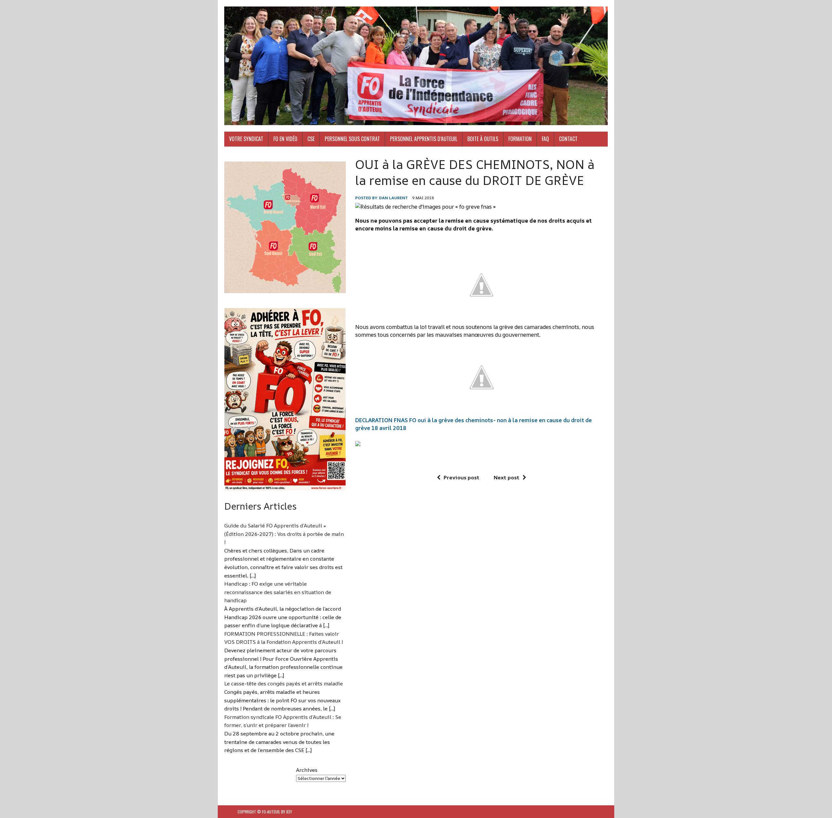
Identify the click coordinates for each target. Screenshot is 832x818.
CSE (311, 139)
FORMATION (520, 139)
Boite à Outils (482, 139)
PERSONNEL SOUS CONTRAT (352, 139)
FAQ (545, 139)
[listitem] (262, 206)
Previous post (461, 477)
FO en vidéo (285, 139)
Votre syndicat (246, 139)
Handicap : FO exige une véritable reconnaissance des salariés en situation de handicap (277, 592)
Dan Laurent (393, 198)
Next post (506, 477)
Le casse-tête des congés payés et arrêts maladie (283, 683)
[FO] (416, 65)
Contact (568, 139)
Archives (307, 769)
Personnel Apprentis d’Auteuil (423, 139)
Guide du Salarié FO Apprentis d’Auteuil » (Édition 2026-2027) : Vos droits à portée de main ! (284, 534)
